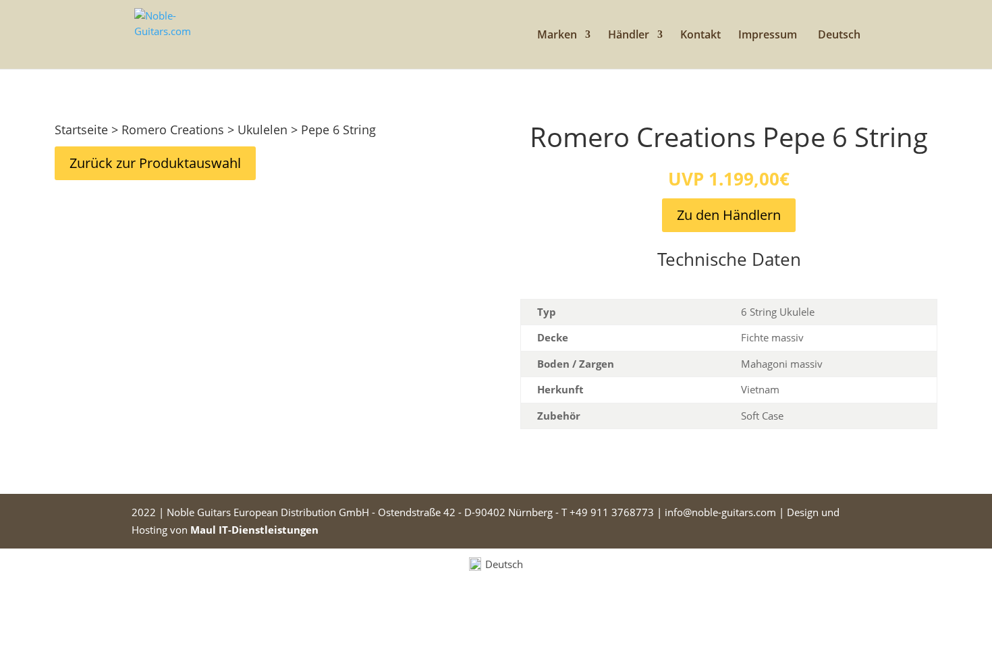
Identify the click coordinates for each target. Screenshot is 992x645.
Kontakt (700, 36)
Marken (557, 36)
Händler (628, 36)
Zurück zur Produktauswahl (155, 163)
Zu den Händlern (729, 215)
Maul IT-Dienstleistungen (254, 529)
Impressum (767, 36)
